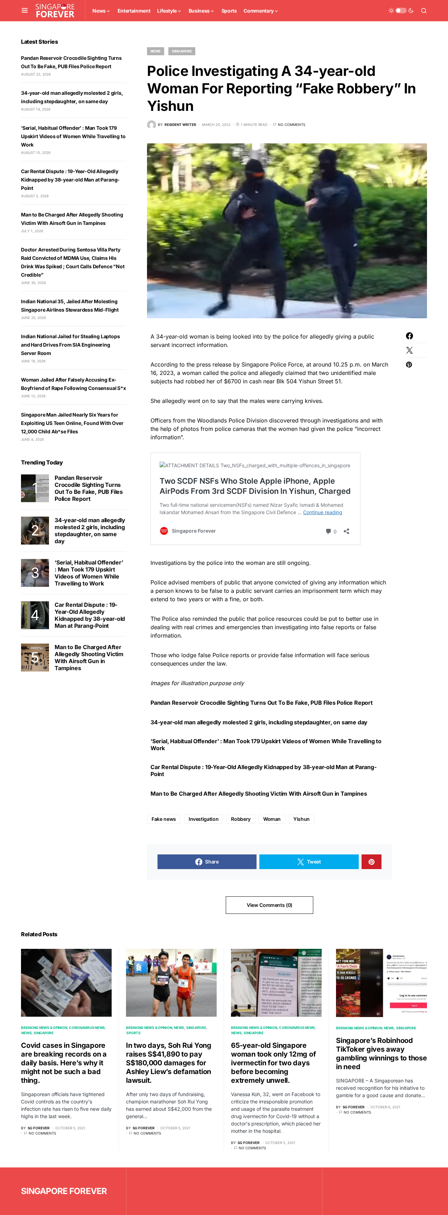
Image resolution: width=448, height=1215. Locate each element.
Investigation (203, 819)
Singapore (182, 51)
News (155, 51)
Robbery (241, 819)
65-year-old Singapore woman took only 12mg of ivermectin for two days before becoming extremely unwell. (273, 1063)
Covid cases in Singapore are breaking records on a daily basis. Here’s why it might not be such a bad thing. (64, 1063)
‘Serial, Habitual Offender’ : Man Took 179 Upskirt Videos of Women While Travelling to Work (266, 745)
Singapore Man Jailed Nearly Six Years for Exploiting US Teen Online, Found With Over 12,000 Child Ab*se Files (72, 423)
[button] (24, 10)
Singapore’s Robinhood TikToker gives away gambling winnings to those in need (381, 1053)
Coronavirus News (87, 1027)
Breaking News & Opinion (44, 1027)
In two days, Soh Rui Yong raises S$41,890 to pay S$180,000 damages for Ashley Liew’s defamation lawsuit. (168, 1063)
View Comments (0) (269, 905)
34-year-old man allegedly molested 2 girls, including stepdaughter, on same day (259, 722)
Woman (272, 819)
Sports (133, 1033)
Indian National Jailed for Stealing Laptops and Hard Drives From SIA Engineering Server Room (70, 344)
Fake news (164, 819)
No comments (291, 124)
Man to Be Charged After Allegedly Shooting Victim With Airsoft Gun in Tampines (258, 793)
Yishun (301, 819)
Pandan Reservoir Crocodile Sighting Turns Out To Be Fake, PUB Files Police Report (261, 702)
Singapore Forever (64, 1191)
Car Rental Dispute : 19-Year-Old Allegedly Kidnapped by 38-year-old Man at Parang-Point (263, 770)
